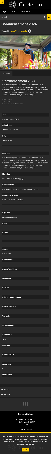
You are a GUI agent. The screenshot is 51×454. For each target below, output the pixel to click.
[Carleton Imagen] (25, 4)
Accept (25, 449)
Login (6, 389)
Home (13, 12)
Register (7, 394)
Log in (5, 12)
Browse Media (25, 12)
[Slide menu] (2, 2)
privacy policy (24, 441)
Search (49, 17)
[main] (25, 215)
